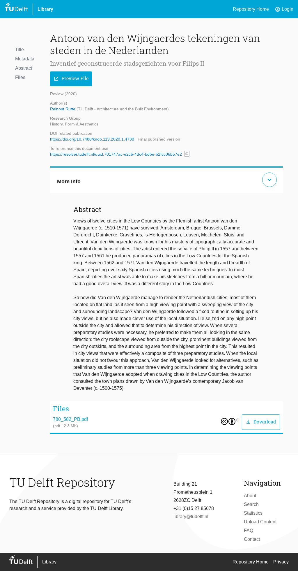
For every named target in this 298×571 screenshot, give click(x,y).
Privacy (281, 561)
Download (261, 422)
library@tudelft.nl (190, 516)
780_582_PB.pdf (70, 419)
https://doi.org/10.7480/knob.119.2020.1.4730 (92, 139)
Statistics (253, 513)
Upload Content (260, 521)
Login (284, 9)
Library (45, 9)
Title (19, 49)
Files (20, 77)
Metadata (24, 58)
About (250, 495)
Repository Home (251, 9)
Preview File (71, 78)
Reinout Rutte (63, 109)
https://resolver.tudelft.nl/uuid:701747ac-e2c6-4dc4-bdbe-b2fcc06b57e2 (116, 154)
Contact (252, 539)
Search (251, 504)
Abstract (23, 68)
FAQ (248, 530)
